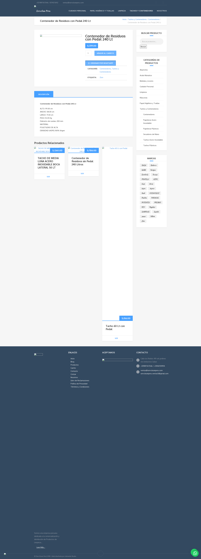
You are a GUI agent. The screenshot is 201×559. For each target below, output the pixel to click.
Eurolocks (145, 174)
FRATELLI (145, 179)
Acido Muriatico (146, 75)
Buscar (143, 47)
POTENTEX (146, 202)
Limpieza (122, 11)
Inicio (124, 19)
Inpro (143, 188)
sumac (144, 216)
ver (48, 177)
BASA (144, 165)
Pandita (144, 198)
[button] (100, 63)
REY (143, 207)
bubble (144, 170)
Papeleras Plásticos (151, 129)
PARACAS (155, 198)
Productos (75, 365)
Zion (101, 77)
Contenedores (153, 19)
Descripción (43, 94)
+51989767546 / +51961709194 (153, 366)
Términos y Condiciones (80, 387)
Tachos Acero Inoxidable (153, 140)
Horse (151, 184)
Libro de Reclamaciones (80, 380)
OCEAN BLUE (154, 193)
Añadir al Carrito (105, 53)
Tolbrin (152, 216)
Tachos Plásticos (149, 145)
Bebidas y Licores (146, 81)
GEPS (155, 179)
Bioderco (153, 165)
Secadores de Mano (151, 134)
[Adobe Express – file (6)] (61, 53)
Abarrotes (144, 70)
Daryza (153, 170)
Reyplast (152, 207)
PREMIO (157, 202)
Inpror (152, 188)
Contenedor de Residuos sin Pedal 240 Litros (82, 161)
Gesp (143, 184)
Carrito (73, 368)
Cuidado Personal (77, 11)
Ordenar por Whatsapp (101, 63)
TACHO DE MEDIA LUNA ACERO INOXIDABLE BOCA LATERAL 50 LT (49, 162)
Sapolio (156, 212)
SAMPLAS (145, 212)
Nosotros (162, 11)
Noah (143, 193)
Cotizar (73, 374)
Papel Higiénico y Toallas (102, 11)
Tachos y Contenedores (141, 11)
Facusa (155, 174)
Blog (72, 362)
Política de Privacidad (79, 384)
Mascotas (143, 98)
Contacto (74, 371)
